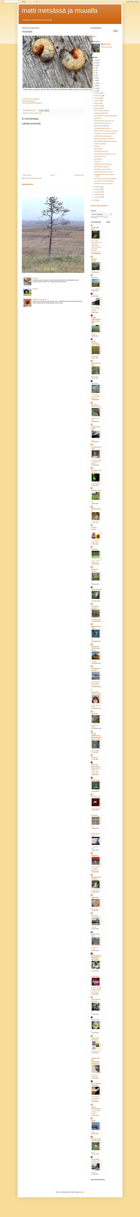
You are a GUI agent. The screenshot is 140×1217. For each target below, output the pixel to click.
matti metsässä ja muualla (59, 10)
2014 (94, 91)
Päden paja (94, 897)
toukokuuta (97, 187)
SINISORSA (97, 118)
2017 (94, 83)
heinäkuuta (97, 106)
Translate (105, 217)
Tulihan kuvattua (96, 589)
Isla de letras (95, 976)
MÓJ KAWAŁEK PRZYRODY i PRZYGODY (96, 957)
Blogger (82, 1192)
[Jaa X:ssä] (44, 110)
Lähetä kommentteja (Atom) (33, 178)
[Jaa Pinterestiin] (48, 110)
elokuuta (97, 103)
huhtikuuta (97, 189)
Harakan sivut (95, 797)
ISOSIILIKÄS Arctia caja (101, 151)
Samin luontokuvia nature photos (95, 343)
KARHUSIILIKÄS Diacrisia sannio (104, 121)
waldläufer (94, 549)
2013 (94, 200)
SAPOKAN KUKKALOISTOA (102, 128)
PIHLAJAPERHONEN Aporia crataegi (105, 141)
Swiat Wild (94, 714)
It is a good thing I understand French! (96, 1112)
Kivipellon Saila (96, 490)
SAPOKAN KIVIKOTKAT (101, 113)
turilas (40, 113)
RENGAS (35, 289)
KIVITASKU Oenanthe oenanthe (103, 172)
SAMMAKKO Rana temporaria (103, 164)
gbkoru (93, 1120)
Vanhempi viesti (79, 175)
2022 (94, 70)
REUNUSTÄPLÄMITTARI (101, 126)
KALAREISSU (98, 159)
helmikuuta (97, 194)
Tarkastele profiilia (106, 47)
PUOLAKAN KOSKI (100, 156)
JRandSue (94, 855)
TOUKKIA (35, 278)
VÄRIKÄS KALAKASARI (39, 299)
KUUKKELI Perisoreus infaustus (103, 183)
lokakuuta (97, 98)
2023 (94, 68)
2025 (94, 63)
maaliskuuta (98, 192)
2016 (94, 86)
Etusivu (53, 175)
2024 (94, 65)
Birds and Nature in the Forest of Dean (96, 766)
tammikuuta (98, 197)
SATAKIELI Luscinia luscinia (102, 169)
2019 (94, 78)
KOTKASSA (97, 161)
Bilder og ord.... (96, 780)
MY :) (100, 962)
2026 (94, 60)
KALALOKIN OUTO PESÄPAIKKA (104, 181)
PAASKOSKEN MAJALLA (101, 167)
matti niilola (106, 44)
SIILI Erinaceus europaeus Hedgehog (105, 178)
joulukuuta (97, 93)
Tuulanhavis (95, 916)
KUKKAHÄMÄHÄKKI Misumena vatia (105, 154)
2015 (94, 88)
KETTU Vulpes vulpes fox (101, 110)
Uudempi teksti (26, 175)
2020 (94, 75)
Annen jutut (94, 296)
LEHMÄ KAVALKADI (100, 144)
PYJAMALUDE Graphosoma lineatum (105, 133)
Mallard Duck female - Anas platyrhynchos (95, 771)
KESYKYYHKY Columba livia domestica (106, 131)
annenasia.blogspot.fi (28, 101)
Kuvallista (94, 815)
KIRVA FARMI (98, 149)
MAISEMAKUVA (27, 184)
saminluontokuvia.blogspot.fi (31, 99)
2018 (94, 80)
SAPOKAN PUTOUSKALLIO (102, 123)
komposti (31, 113)
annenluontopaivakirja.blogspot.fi (32, 103)
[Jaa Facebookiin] (46, 110)
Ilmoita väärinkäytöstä (99, 206)
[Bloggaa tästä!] (42, 110)
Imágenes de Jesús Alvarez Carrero (95, 648)
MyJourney (94, 383)
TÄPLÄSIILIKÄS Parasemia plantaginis (105, 116)
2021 (94, 73)
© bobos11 (94, 277)
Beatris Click (95, 1020)
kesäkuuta (97, 108)
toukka (36, 113)
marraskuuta (98, 95)
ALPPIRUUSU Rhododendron (103, 136)
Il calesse (94, 757)
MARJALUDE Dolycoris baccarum (104, 138)
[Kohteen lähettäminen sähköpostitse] (40, 110)
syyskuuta (97, 101)
